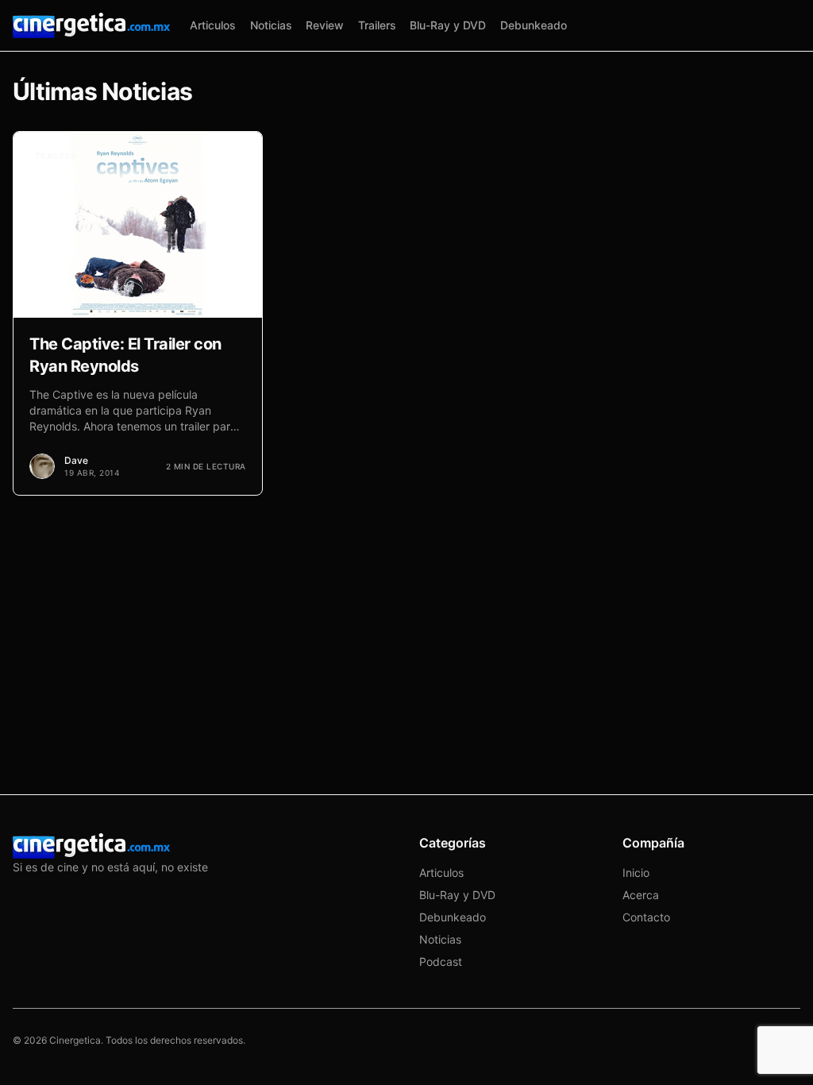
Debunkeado (533, 25)
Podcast (440, 961)
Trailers (377, 25)
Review (325, 25)
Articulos (213, 25)
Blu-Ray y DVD (448, 25)
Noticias (271, 25)
